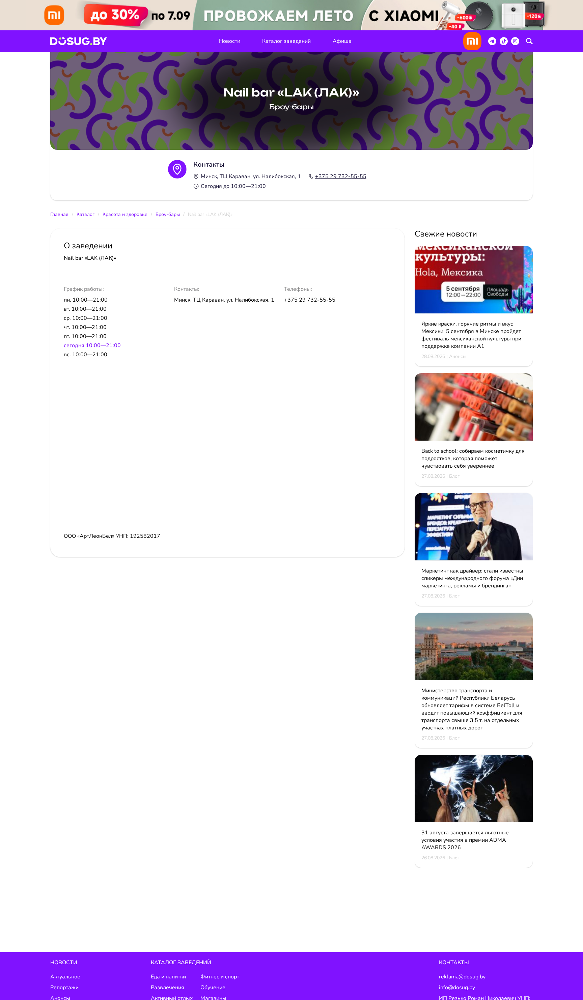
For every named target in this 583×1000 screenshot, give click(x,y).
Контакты (454, 962)
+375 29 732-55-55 (340, 176)
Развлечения (167, 987)
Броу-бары (168, 214)
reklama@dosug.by (462, 976)
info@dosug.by (457, 987)
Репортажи (64, 987)
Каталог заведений (286, 41)
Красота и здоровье (125, 214)
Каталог (85, 214)
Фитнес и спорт (219, 976)
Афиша (342, 41)
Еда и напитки (168, 976)
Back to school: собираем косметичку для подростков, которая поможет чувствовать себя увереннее (473, 458)
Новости (229, 41)
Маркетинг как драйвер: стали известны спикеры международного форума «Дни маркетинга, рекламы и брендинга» (472, 578)
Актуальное (65, 976)
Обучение (212, 987)
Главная (59, 214)
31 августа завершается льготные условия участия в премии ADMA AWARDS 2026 (465, 840)
